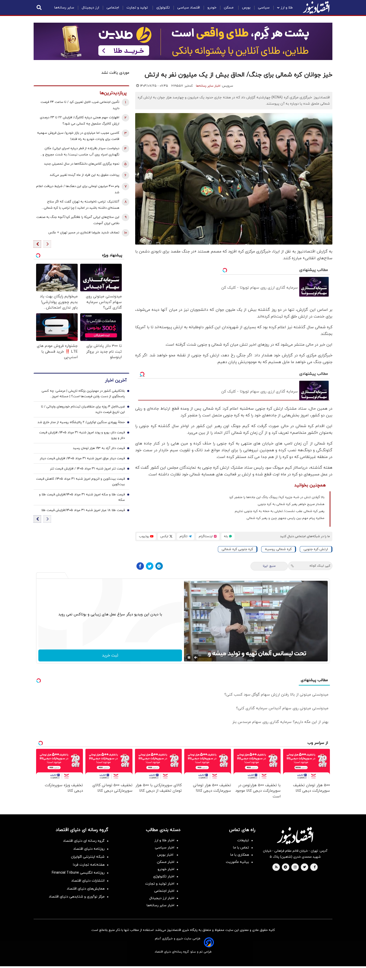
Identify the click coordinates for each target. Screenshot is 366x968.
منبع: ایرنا (269, 566)
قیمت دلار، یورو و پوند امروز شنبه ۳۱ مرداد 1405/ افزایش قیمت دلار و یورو (82, 435)
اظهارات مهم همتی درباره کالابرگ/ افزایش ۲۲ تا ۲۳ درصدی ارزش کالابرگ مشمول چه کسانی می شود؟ (79, 120)
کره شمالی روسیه (278, 549)
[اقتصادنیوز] (295, 835)
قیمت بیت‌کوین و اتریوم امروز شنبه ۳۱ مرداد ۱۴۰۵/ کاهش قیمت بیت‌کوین (80, 482)
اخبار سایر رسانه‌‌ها (160, 905)
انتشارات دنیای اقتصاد (88, 880)
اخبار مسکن (165, 862)
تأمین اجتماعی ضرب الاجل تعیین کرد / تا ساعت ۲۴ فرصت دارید (80, 105)
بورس (246, 7)
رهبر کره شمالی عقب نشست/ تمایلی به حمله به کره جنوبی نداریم (279, 511)
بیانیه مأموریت (237, 862)
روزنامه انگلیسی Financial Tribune (78, 872)
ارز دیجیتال (90, 7)
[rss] (276, 867)
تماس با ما (241, 847)
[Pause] (189, 657)
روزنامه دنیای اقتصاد (89, 848)
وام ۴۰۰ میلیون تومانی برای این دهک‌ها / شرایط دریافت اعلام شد (77, 189)
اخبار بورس (165, 854)
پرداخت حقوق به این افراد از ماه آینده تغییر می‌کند (84, 175)
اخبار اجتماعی (164, 891)
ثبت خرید (110, 655)
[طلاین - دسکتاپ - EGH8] (183, 41)
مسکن (229, 7)
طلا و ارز (287, 7)
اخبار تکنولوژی (163, 876)
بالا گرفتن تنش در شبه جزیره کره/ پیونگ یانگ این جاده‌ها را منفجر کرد (276, 497)
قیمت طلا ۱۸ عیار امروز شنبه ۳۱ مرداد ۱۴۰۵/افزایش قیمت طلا (83, 510)
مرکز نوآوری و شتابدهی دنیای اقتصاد (77, 896)
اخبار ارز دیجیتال (161, 898)
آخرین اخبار (116, 380)
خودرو (211, 7)
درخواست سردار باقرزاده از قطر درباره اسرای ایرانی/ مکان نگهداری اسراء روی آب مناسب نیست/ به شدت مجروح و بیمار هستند (81, 152)
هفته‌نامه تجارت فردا (89, 864)
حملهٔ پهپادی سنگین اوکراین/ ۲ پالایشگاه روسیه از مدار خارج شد (81, 422)
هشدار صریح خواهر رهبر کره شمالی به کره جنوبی (291, 504)
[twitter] (304, 867)
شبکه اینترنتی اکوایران (88, 856)
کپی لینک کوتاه (319, 566)
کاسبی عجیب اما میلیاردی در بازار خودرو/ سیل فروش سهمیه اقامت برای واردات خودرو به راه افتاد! (78, 136)
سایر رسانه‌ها (64, 7)
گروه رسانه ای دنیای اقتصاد (84, 841)
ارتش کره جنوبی (316, 549)
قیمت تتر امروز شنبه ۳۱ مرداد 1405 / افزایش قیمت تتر (87, 468)
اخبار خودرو (166, 869)
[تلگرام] (159, 566)
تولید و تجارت (137, 7)
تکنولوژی (163, 7)
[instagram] (295, 867)
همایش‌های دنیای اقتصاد (86, 888)
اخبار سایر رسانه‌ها (208, 86)
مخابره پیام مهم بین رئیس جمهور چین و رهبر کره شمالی (285, 518)
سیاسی (264, 7)
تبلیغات (243, 840)
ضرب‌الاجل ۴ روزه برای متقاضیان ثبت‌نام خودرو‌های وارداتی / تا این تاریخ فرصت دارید (83, 409)
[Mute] (196, 657)
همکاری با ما (239, 854)
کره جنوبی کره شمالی (237, 549)
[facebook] (314, 867)
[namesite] (316, 7)
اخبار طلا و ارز (164, 840)
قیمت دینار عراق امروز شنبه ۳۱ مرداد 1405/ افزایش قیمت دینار (82, 458)
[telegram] (285, 867)
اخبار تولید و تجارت (159, 883)
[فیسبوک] (140, 566)
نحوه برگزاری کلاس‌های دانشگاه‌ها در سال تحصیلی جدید (81, 164)
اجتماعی (113, 7)
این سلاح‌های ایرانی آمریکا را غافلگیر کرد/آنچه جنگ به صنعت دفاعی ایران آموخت (77, 220)
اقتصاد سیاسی (188, 7)
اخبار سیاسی (164, 847)
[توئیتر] (149, 566)
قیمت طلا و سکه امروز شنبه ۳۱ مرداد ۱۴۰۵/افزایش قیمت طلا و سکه (82, 497)
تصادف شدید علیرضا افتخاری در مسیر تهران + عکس (83, 232)
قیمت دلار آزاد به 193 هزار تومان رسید (99, 448)
